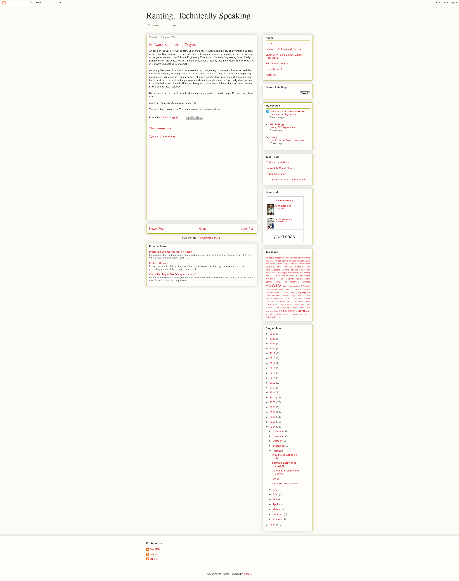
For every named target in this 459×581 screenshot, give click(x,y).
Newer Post (156, 228)
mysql (298, 292)
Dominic (154, 554)
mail (271, 292)
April (275, 504)
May (275, 499)
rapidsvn (269, 301)
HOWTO (273, 285)
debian (275, 273)
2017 (273, 363)
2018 (273, 358)
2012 (273, 387)
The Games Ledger (277, 63)
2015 (273, 372)
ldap (276, 289)
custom (306, 270)
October (278, 440)
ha (286, 282)
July (275, 489)
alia (267, 261)
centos (277, 270)
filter (297, 276)
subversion (278, 308)
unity (308, 311)
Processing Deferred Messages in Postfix (170, 251)
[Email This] (187, 118)
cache (307, 267)
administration (304, 258)
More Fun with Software (285, 483)
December (279, 431)
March (277, 509)
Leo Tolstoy (282, 208)
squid (297, 304)
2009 (273, 402)
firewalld (269, 279)
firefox (307, 276)
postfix (287, 298)
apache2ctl (290, 264)
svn (285, 308)
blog (291, 266)
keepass (269, 289)
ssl (308, 304)
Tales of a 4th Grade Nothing (287, 111)
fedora (292, 276)
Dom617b (155, 549)
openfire (306, 296)
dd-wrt (268, 273)
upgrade (269, 314)
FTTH (276, 279)
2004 (273, 426)
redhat (290, 301)
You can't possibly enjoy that (284, 114)
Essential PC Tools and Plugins (283, 49)
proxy (294, 298)
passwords (278, 298)
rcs (276, 301)
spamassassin (287, 304)
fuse (282, 279)
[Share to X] (194, 118)
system (290, 308)
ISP (302, 286)
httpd (284, 286)
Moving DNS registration (282, 127)
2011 (273, 392)
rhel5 (308, 301)
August (277, 450)
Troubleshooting (287, 311)
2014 (273, 377)
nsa (299, 296)
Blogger (247, 574)
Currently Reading (284, 200)
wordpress (275, 317)
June (276, 494)
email (277, 275)
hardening (294, 282)
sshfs (303, 304)
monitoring (288, 292)
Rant (308, 298)
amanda (292, 261)
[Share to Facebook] (197, 118)
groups (278, 282)
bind (285, 267)
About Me (271, 74)
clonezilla (299, 270)
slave (277, 304)
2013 (273, 382)
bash (279, 267)
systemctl (298, 308)
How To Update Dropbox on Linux (286, 140)
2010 (273, 397)
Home (202, 228)
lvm (267, 292)
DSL (272, 276)
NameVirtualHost (273, 296)
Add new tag (291, 258)
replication (299, 301)
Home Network (274, 69)
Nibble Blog (276, 124)
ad (284, 258)
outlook (269, 298)
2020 (273, 348)
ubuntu (300, 310)
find (301, 276)
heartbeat (306, 282)
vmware (287, 314)
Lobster (153, 559)
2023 (273, 333)
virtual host (278, 314)
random (301, 298)
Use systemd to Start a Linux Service (286, 179)
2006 (273, 417)
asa (297, 264)
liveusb (307, 289)
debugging (282, 273)
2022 (273, 338)
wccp (307, 314)
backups (270, 266)
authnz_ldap (304, 264)
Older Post (247, 228)
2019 (273, 353)
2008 (273, 407)
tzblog (273, 137)
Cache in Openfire (158, 263)
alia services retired (279, 261)
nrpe (293, 296)
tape (272, 311)
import (289, 286)
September (279, 445)
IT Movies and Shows (278, 162)
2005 (273, 421)
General (290, 278)
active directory (276, 258)
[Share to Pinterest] (201, 118)
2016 (273, 368)
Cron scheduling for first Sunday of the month (172, 274)
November (279, 436)
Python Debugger (276, 173)
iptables (296, 286)
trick (276, 311)
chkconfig (284, 270)
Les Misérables (283, 219)
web (267, 317)
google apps (303, 279)
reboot (282, 301)
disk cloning (305, 273)
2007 (273, 412)
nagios (306, 292)
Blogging (299, 267)
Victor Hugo (282, 222)
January (278, 519)
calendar (269, 270)
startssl (269, 308)
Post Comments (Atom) (209, 237)
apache (273, 264)
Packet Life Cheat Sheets (280, 168)
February (278, 514)
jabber (307, 286)
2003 (273, 525)
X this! (275, 478)
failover (285, 276)
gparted (269, 282)
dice (297, 273)
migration (278, 292)
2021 (273, 343)
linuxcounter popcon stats (290, 289)
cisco (292, 270)
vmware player (298, 314)
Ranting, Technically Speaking (198, 15)
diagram (291, 273)
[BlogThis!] (191, 118)
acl (267, 258)
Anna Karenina (283, 205)
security (270, 304)
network (286, 296)
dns (267, 276)
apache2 (281, 264)
